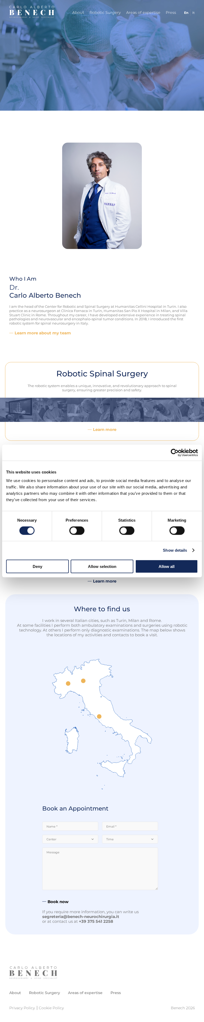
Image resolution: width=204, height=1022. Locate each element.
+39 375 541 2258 (96, 921)
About (78, 12)
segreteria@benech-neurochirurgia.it (80, 916)
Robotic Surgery (105, 12)
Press (171, 12)
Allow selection (102, 566)
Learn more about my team (43, 333)
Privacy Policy (22, 1008)
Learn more (104, 429)
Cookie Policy (51, 1008)
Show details (175, 550)
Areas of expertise (143, 12)
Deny (37, 566)
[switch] (76, 530)
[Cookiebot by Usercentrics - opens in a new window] (174, 453)
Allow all (167, 566)
